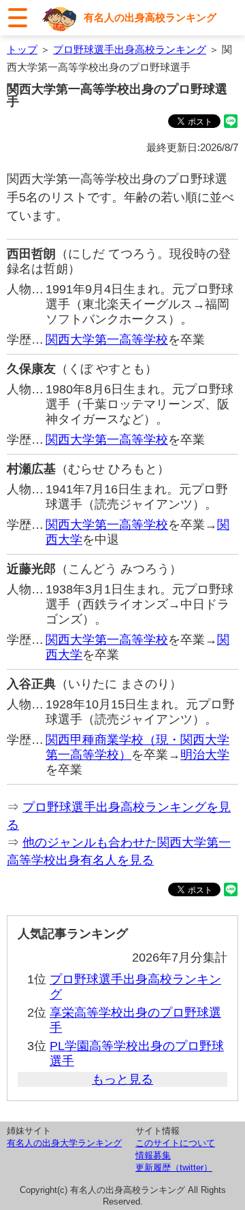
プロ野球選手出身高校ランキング (129, 49)
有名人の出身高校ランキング (150, 17)
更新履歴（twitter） (173, 1167)
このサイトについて (175, 1143)
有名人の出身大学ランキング (64, 1143)
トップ (22, 49)
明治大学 (204, 755)
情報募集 (153, 1155)
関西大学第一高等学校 (107, 339)
